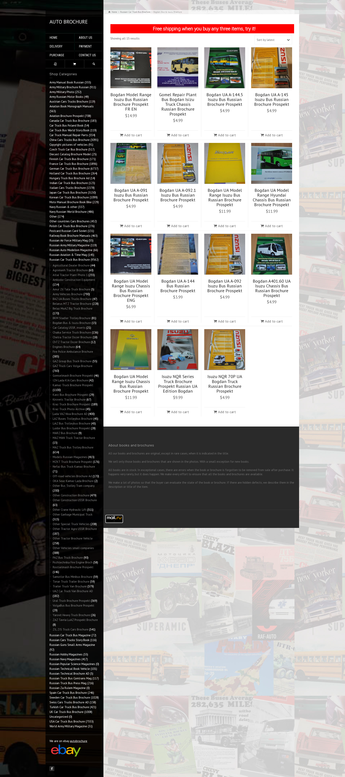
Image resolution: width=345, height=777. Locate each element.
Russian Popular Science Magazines (72, 664)
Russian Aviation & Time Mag (68, 255)
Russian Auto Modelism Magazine (71, 250)
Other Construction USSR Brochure (75, 500)
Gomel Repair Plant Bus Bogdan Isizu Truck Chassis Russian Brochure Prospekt (177, 104)
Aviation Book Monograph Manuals (72, 106)
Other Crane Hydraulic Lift (69, 510)
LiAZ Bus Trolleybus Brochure (71, 423)
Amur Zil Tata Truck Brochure (71, 289)
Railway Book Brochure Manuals (70, 236)
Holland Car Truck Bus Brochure (70, 173)
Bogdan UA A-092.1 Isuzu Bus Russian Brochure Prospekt (178, 195)
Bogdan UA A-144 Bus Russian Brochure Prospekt (177, 285)
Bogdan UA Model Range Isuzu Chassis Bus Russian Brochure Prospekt (131, 384)
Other (53, 216)
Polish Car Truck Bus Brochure (68, 226)
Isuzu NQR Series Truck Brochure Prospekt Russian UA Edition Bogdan (177, 384)
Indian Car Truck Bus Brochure (69, 183)
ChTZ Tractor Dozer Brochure (71, 342)
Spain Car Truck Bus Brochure (68, 693)
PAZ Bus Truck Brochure (68, 557)
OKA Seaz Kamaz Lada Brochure (73, 481)
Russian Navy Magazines (65, 659)
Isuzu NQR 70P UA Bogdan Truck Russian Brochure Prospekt (224, 384)
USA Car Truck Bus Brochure (67, 721)
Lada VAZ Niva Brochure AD (70, 414)
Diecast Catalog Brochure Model (70, 154)
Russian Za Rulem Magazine (68, 688)
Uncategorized (59, 717)
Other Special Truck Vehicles (71, 524)
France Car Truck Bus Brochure (69, 164)
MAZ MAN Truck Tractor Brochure (74, 438)
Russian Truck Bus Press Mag (68, 683)
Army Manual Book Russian (67, 82)
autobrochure (78, 741)
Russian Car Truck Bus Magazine (70, 635)
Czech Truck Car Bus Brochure (68, 149)
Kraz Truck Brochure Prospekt (71, 404)
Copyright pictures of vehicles (69, 144)
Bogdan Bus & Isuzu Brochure (72, 323)
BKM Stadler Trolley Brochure (72, 318)
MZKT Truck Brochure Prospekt (72, 462)
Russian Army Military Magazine (70, 245)
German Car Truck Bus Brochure (70, 168)
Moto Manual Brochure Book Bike (71, 202)
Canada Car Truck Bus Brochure (69, 121)
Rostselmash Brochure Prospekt (73, 567)
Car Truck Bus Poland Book (66, 125)
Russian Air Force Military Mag (69, 240)
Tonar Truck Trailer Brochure (71, 581)
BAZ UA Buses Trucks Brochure (72, 299)
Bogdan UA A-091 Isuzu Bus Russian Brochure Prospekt (130, 195)
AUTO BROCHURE (69, 21)
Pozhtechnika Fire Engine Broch (72, 562)
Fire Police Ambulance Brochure (73, 351)
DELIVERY (56, 46)
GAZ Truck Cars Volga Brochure (72, 366)
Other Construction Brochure (71, 495)
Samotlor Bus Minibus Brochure (72, 577)
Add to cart (133, 135)
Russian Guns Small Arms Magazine (72, 645)
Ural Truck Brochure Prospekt (71, 601)
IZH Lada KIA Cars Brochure (70, 380)
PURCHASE (57, 55)
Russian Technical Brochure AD (69, 673)
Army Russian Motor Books (66, 97)
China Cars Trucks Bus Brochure (70, 140)
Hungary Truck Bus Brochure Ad (69, 178)
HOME (53, 38)
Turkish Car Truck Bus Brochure (69, 707)
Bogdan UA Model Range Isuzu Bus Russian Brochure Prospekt (225, 197)
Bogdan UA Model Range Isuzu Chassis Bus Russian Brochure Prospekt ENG (131, 290)
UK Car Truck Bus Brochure (66, 712)
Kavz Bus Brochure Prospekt (70, 395)
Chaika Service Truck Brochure (72, 332)
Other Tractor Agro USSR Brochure (75, 529)
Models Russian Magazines (70, 457)
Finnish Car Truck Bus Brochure (69, 159)
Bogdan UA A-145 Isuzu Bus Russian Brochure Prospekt (271, 99)
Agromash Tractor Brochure (70, 270)
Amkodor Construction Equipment (74, 280)
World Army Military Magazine (68, 726)
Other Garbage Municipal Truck (72, 514)
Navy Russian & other (63, 207)
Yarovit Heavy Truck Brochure (71, 615)
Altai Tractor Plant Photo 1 (70, 275)
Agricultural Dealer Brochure (71, 265)
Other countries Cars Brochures (70, 221)
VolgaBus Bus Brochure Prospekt (73, 605)
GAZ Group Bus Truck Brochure (72, 361)
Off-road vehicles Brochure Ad (72, 476)
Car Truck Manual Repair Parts (69, 135)
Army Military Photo (62, 92)
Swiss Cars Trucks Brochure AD (69, 702)
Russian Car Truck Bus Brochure (70, 259)
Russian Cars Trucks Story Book (69, 640)
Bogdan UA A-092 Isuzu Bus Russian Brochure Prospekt (224, 285)
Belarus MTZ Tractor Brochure (72, 304)
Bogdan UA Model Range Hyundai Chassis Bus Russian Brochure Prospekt (272, 197)
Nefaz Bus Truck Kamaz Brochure (74, 466)
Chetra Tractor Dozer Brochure (72, 337)
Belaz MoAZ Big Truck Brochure (72, 308)
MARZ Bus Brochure (65, 433)
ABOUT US (85, 38)
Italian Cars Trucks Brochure (68, 188)
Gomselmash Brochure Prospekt (73, 375)
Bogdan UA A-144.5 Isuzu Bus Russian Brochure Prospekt (224, 99)
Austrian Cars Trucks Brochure (69, 101)
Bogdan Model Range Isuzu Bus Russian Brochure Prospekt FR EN (130, 102)
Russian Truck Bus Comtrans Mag (71, 678)
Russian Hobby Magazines (66, 654)
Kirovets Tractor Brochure (69, 399)
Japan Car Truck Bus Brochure (68, 192)
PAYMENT (85, 46)
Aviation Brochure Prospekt (67, 116)
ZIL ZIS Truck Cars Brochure (70, 629)
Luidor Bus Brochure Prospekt (71, 428)
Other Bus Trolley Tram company (74, 486)
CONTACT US (87, 55)
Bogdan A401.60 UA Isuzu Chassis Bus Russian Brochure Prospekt (272, 288)
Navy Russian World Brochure (68, 212)
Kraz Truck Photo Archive (69, 409)
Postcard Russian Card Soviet (68, 231)
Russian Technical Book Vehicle (70, 669)
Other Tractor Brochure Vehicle (73, 538)
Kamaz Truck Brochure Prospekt (73, 385)
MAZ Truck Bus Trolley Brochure (73, 447)
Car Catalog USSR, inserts (69, 328)
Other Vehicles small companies (73, 548)
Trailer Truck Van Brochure (70, 586)
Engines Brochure (64, 347)
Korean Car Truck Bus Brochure (69, 197)
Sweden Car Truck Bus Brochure (70, 697)
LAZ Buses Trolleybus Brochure (73, 419)
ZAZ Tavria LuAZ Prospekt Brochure (75, 620)
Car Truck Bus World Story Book (69, 130)
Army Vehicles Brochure (68, 294)
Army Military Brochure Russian (69, 87)
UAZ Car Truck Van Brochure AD (73, 591)
